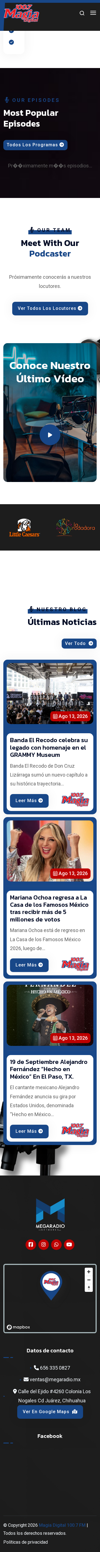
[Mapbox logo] (18, 1327)
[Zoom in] (89, 1272)
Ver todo (76, 643)
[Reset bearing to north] (89, 1288)
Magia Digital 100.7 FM (62, 1525)
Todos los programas (32, 144)
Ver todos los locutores (47, 308)
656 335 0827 (54, 1368)
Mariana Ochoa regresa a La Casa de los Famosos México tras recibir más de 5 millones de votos (49, 908)
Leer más (26, 800)
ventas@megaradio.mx (55, 1379)
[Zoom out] (89, 1280)
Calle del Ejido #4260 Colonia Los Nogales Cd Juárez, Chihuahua (54, 1395)
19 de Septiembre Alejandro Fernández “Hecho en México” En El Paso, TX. (49, 1069)
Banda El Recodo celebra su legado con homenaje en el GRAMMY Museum (49, 748)
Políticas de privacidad (25, 1542)
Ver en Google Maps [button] (47, 1411)
